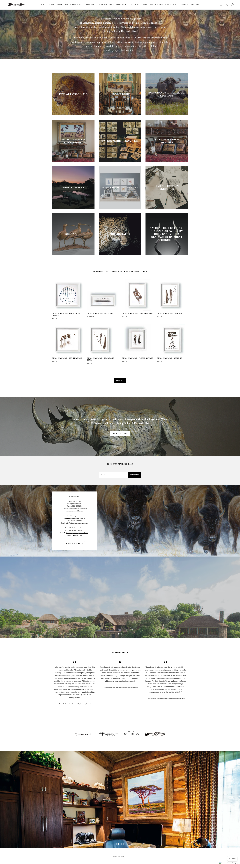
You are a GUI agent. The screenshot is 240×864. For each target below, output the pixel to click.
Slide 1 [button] (119, 634)
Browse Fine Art (120, 433)
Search (184, 5)
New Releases (55, 5)
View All (195, 5)
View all (120, 380)
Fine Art (90, 5)
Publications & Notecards (163, 5)
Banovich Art (121, 856)
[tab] (119, 634)
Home (43, 5)
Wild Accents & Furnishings (113, 5)
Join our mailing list (120, 464)
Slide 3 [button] (121, 844)
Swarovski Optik (139, 5)
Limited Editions (73, 5)
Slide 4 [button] (123, 844)
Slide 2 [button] (121, 634)
